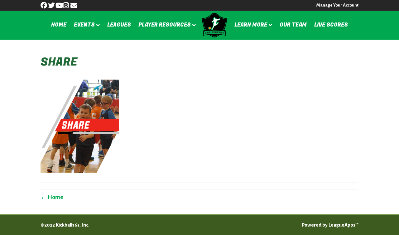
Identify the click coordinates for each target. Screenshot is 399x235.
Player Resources (164, 25)
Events (84, 25)
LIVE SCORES (331, 25)
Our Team (293, 25)
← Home (52, 197)
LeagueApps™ (343, 225)
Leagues (119, 25)
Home (58, 25)
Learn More (250, 25)
